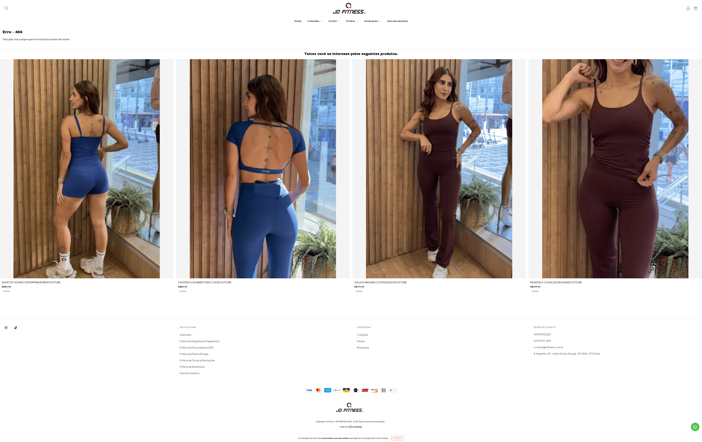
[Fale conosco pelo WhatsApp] (695, 427)
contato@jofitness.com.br (548, 347)
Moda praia (371, 20)
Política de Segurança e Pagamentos (200, 341)
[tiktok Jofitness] (15, 327)
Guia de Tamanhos (190, 373)
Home (297, 20)
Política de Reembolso (192, 366)
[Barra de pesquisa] (6, 8)
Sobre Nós (185, 335)
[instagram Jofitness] (6, 327)
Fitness (351, 20)
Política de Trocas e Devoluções (197, 360)
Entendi (397, 438)
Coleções (313, 20)
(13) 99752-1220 (542, 341)
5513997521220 (542, 334)
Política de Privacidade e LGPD (196, 347)
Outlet (332, 20)
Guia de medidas (397, 20)
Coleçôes (362, 335)
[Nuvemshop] (351, 427)
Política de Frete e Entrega (194, 354)
